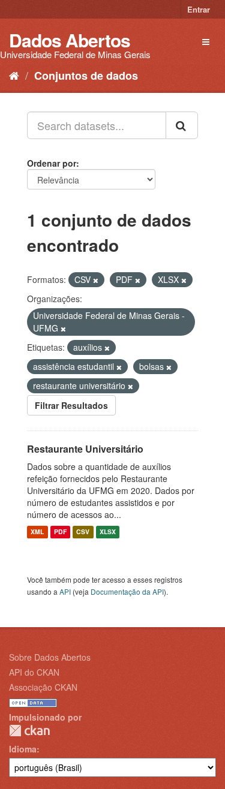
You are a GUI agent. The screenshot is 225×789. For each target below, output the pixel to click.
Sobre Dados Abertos (50, 657)
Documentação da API (127, 591)
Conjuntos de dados (86, 75)
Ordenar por (51, 163)
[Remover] (95, 280)
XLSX (108, 532)
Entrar (198, 9)
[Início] (14, 75)
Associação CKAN (43, 687)
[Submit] (182, 125)
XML (37, 532)
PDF (60, 532)
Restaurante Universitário (85, 449)
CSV (82, 532)
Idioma (23, 749)
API (65, 591)
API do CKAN (34, 672)
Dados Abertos (69, 40)
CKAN (29, 730)
